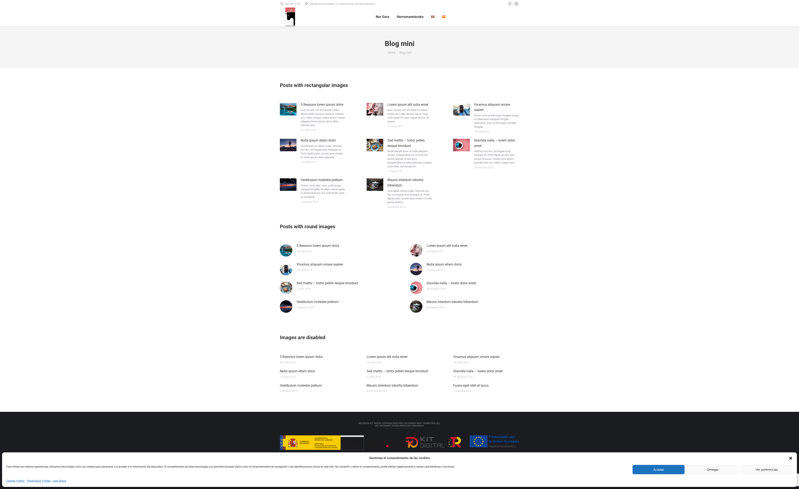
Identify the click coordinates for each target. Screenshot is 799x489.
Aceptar (658, 469)
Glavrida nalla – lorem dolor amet (494, 143)
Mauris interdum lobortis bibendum (405, 182)
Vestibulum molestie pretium (322, 180)
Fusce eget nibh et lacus (471, 385)
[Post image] (288, 109)
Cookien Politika (15, 480)
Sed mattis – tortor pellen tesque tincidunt (406, 143)
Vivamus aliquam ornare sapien (492, 107)
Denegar (712, 469)
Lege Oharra (59, 480)
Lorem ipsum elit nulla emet (407, 105)
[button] (791, 458)
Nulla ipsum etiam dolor (318, 140)
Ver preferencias (767, 469)
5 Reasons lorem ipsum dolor (322, 105)
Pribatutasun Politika (39, 480)
